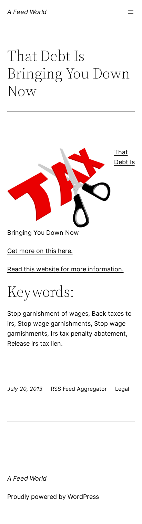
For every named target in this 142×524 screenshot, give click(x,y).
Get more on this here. (40, 250)
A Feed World (27, 11)
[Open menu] (130, 12)
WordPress (83, 496)
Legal (122, 388)
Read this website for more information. (65, 269)
